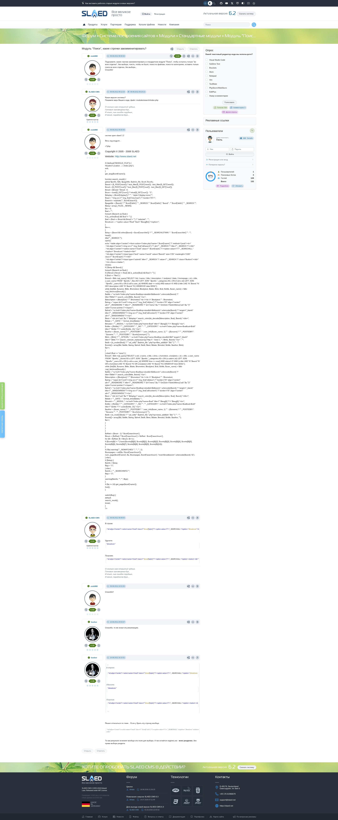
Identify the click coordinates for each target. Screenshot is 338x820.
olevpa (132, 789)
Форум (89, 36)
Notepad (212, 76)
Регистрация (159, 14)
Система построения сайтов (128, 36)
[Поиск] (254, 24)
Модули (167, 36)
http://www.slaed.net (125, 156)
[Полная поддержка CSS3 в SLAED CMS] (176, 801)
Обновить (239, 186)
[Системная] (210, 3)
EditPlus (212, 92)
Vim (210, 80)
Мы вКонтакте (237, 3)
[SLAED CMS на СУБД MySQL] (187, 790)
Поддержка (130, 24)
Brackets (213, 68)
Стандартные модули (200, 36)
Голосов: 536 (222, 108)
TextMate (213, 84)
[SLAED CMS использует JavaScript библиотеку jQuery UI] (198, 801)
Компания (174, 24)
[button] (146, 14)
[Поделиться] (172, 49)
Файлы (136, 817)
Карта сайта (218, 817)
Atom (211, 72)
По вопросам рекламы (246, 817)
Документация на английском (248, 3)
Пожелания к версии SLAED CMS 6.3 (142, 797)
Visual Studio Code (217, 60)
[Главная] (84, 24)
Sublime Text (214, 64)
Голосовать (229, 102)
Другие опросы (231, 112)
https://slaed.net (226, 806)
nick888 (94, 56)
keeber (94, 622)
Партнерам (115, 24)
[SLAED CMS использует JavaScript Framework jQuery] (187, 801)
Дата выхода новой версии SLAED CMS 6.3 (145, 807)
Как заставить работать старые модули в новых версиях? (109, 3)
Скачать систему (246, 14)
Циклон (129, 787)
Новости (162, 24)
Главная (89, 817)
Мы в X (232, 3)
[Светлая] (205, 3)
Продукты (93, 24)
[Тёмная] (214, 3)
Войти (231, 154)
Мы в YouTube (226, 3)
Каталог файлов (147, 24)
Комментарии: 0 (239, 108)
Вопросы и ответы (156, 817)
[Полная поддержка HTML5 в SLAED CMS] (198, 790)
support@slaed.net (228, 800)
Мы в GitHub (221, 3)
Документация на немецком (243, 3)
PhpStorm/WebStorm (218, 88)
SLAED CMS (94, 92)
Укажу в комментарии (218, 96)
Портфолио (199, 817)
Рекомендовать (254, 3)
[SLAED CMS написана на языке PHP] (176, 790)
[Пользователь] (193, 56)
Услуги (104, 24)
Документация (179, 817)
